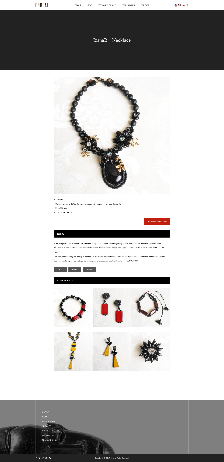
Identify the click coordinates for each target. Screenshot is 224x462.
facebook (89, 269)
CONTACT (145, 5)
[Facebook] (36, 458)
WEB (60, 269)
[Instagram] (43, 458)
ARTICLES (46, 426)
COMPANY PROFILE (50, 431)
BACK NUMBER (128, 5)
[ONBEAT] (42, 5)
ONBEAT (45, 412)
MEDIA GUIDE (48, 435)
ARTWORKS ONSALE (107, 5)
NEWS (89, 5)
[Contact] (46, 458)
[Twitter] (39, 458)
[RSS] (50, 458)
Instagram (74, 269)
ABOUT (78, 5)
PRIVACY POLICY (49, 440)
